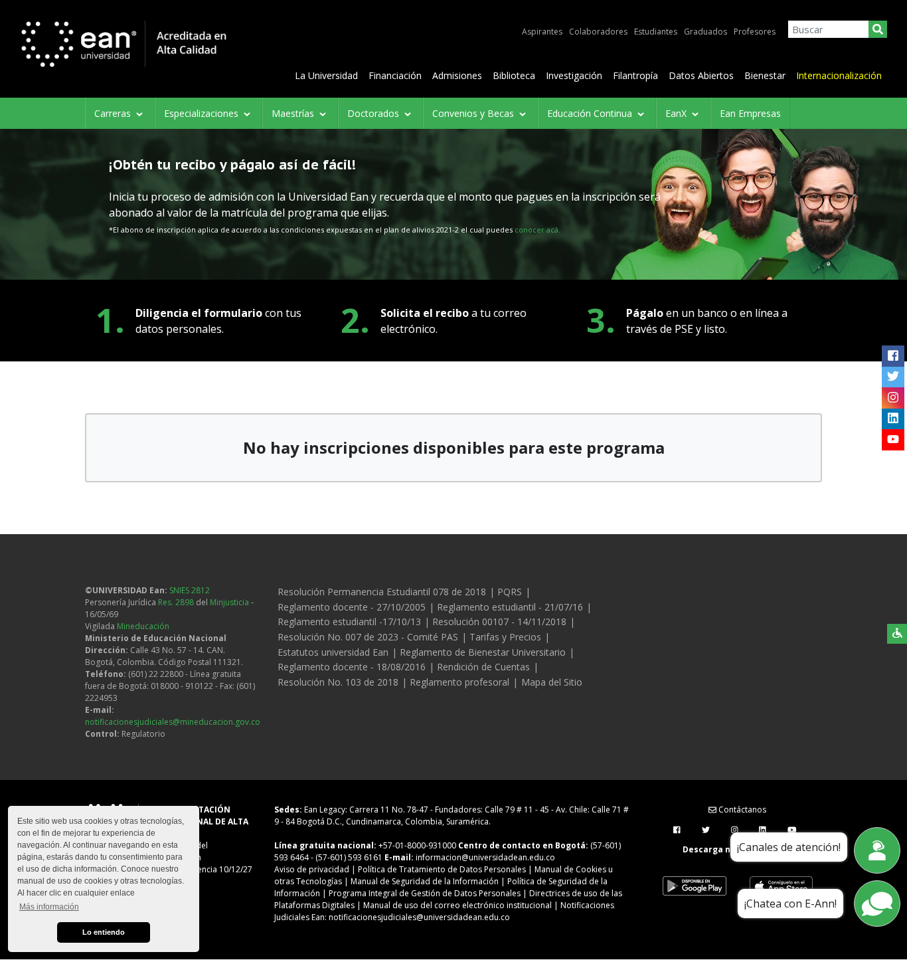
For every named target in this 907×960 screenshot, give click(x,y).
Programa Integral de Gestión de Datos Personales (425, 893)
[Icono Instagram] (893, 398)
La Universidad (326, 75)
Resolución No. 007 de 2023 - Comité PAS (368, 636)
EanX (677, 113)
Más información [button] (49, 907)
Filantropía (635, 75)
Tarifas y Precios (505, 636)
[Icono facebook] (893, 356)
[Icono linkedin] (893, 419)
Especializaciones (202, 113)
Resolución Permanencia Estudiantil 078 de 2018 (382, 591)
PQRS (509, 591)
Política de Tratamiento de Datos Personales (442, 869)
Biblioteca (514, 75)
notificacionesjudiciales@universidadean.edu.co (419, 917)
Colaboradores (598, 31)
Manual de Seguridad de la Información (425, 881)
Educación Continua (591, 113)
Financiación (395, 75)
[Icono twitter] (893, 377)
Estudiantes (655, 31)
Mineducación (143, 626)
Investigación (574, 75)
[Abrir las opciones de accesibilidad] (897, 634)
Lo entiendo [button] (103, 932)
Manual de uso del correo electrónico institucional (457, 905)
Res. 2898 (176, 602)
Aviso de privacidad (311, 869)
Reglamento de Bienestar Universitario (483, 652)
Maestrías (294, 113)
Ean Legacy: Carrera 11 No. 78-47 (366, 809)
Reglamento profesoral (459, 682)
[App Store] (781, 886)
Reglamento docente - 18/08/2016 (352, 666)
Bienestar (764, 75)
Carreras (113, 113)
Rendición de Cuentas (483, 666)
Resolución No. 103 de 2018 (338, 682)
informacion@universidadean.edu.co (485, 857)
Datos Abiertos (701, 75)
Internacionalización (839, 75)
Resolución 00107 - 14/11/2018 (499, 621)
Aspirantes (542, 31)
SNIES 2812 (189, 590)
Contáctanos (741, 809)
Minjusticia (229, 602)
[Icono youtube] (893, 440)
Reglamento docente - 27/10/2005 (352, 607)
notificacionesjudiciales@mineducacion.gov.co (172, 721)
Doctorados (374, 113)
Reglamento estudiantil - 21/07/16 (510, 607)
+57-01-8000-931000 (417, 845)
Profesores (755, 31)
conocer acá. (537, 230)
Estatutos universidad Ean (333, 652)
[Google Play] (694, 886)
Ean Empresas (750, 113)
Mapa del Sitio (551, 682)
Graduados (705, 31)
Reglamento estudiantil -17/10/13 (349, 621)
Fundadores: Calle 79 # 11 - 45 (492, 809)
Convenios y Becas (474, 113)
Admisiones (457, 75)
